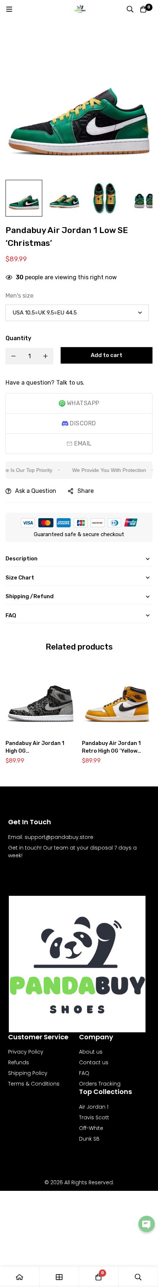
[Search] (130, 9)
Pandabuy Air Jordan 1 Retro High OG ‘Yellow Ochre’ (111, 751)
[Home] (20, 1277)
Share (86, 490)
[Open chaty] (147, 1224)
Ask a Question (35, 490)
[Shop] (59, 1277)
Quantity (18, 338)
